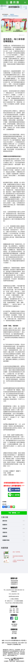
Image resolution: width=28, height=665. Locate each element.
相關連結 (14, 615)
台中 (17, 610)
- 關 (14, 624)
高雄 (17, 612)
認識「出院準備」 (17, 551)
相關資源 (14, 629)
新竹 (14, 610)
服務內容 (14, 578)
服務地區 (14, 607)
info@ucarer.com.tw (14, 596)
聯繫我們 (14, 588)
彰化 (11, 612)
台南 (14, 612)
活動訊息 (5, 532)
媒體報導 (5, 536)
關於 (14, 622)
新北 (14, 609)
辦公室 (14, 638)
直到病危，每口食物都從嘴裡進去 (11, 15)
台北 (11, 609)
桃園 (11, 610)
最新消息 (5, 520)
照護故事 (5, 528)
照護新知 (12, 14)
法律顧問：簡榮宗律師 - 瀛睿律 (14, 661)
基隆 (17, 609)
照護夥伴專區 (6, 540)
